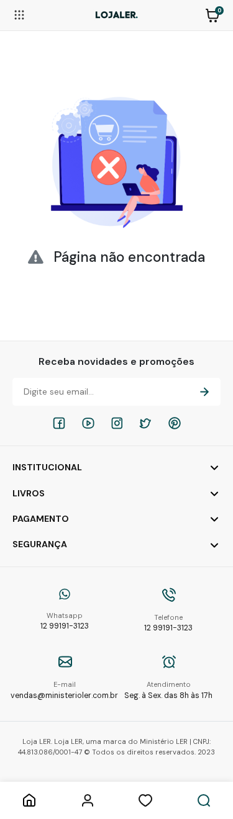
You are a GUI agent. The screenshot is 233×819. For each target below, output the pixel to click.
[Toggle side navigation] (19, 14)
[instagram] (117, 423)
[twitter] (145, 423)
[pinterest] (174, 423)
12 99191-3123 (64, 621)
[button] (212, 14)
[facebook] (59, 423)
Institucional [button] (47, 467)
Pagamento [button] (40, 518)
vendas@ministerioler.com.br (64, 690)
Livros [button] (28, 493)
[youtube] (88, 423)
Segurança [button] (39, 544)
